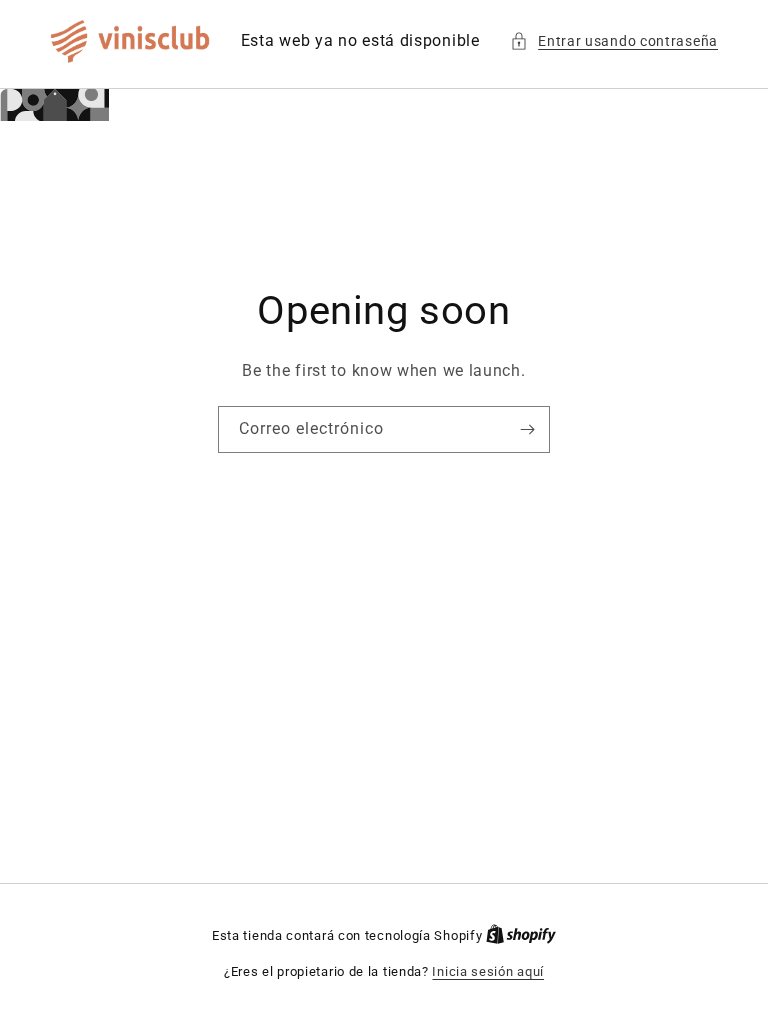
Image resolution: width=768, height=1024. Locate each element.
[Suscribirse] (527, 429)
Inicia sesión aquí (488, 971)
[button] (614, 41)
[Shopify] (521, 935)
